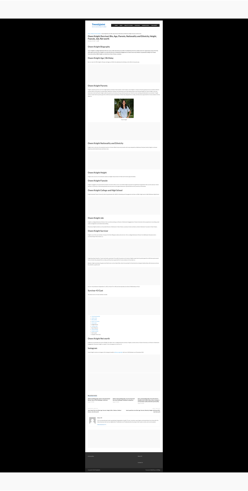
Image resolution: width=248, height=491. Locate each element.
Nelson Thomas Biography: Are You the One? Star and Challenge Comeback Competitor (124, 399)
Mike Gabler (94, 319)
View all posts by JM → (102, 424)
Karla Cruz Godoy (95, 321)
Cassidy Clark (94, 326)
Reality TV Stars (129, 25)
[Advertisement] (124, 10)
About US (140, 456)
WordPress (153, 469)
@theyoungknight (118, 352)
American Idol (145, 25)
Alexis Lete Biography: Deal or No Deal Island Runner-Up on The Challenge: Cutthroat (99, 399)
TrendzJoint (98, 24)
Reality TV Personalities (96, 33)
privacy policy (91, 456)
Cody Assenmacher (95, 316)
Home (116, 25)
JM (98, 41)
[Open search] (156, 25)
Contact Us (140, 462)
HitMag (158, 469)
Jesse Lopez (94, 323)
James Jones (94, 318)
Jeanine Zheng (94, 329)
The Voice (153, 25)
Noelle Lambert (94, 331)
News (121, 25)
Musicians (137, 25)
